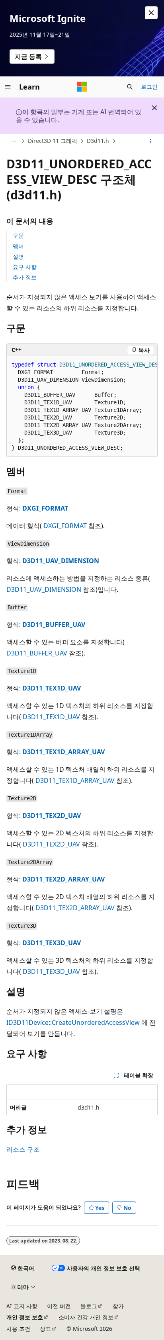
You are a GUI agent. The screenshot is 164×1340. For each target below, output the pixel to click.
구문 (18, 235)
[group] (82, 406)
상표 (45, 1328)
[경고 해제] (151, 12)
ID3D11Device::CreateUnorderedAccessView (73, 1022)
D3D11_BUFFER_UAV (53, 624)
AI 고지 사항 (21, 1306)
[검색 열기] (130, 87)
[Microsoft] (82, 87)
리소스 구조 (23, 1149)
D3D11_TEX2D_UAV (51, 815)
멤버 (18, 246)
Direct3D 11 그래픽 (52, 140)
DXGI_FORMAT (45, 508)
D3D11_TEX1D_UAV (51, 688)
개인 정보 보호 (24, 1317)
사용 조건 (18, 1328)
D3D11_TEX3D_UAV (51, 942)
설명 (18, 256)
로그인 (149, 86)
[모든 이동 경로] (13, 141)
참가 (118, 1306)
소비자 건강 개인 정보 (86, 1317)
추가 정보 (25, 277)
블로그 (88, 1306)
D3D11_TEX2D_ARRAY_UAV (63, 879)
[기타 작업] (151, 141)
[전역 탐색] (8, 87)
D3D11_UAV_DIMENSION (60, 560)
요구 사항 (25, 267)
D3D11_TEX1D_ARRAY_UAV (63, 751)
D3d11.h (98, 140)
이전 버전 (59, 1306)
